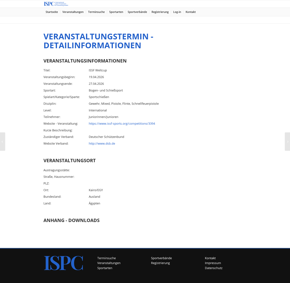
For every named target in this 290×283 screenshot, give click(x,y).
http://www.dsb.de (102, 143)
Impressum (213, 263)
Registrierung (160, 263)
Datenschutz (213, 268)
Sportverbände (161, 258)
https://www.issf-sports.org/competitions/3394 (122, 123)
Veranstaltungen (108, 263)
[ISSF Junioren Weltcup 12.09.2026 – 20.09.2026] (2, 141)
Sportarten (104, 268)
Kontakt (210, 258)
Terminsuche (106, 258)
